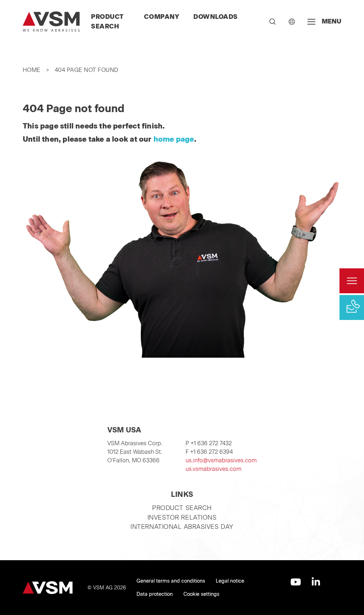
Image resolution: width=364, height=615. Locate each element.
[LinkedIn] (316, 582)
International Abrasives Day (181, 526)
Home (32, 70)
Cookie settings (201, 594)
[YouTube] (295, 582)
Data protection (154, 594)
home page (174, 139)
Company (161, 16)
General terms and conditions (170, 581)
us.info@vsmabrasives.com (221, 460)
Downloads (215, 16)
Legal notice (230, 581)
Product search (182, 507)
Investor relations (182, 517)
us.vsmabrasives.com (213, 469)
